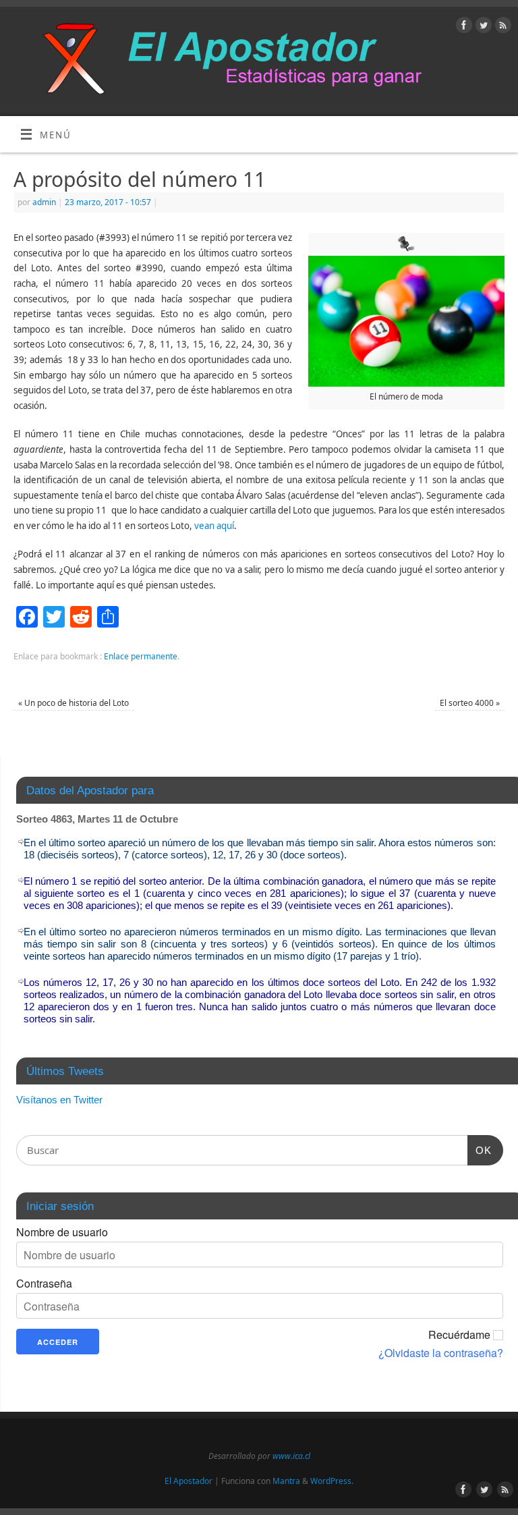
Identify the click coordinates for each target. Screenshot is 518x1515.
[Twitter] (482, 27)
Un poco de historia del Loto (73, 703)
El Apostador (188, 1481)
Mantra (286, 1481)
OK (479, 1150)
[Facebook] (462, 27)
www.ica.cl (291, 1456)
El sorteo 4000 (470, 703)
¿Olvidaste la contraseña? (440, 1353)
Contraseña (44, 1283)
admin (44, 202)
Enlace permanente (140, 656)
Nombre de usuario (62, 1232)
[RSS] (501, 27)
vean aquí (214, 526)
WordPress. (331, 1481)
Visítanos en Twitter (59, 1099)
